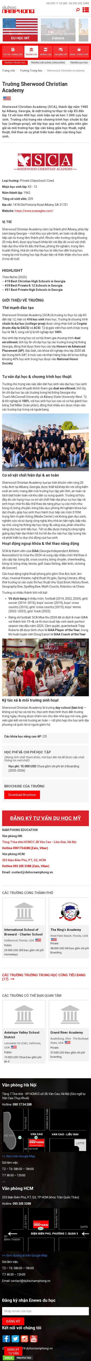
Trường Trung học (31, 70)
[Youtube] (33, 1342)
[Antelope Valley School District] (24, 1014)
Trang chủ (8, 70)
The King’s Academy (65, 930)
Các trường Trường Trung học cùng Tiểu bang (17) (43, 977)
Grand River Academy (66, 1032)
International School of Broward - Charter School (23, 932)
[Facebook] (6, 1342)
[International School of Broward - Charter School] (24, 911)
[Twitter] (15, 1342)
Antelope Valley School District (21, 1035)
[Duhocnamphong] (18, 9)
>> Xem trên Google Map (18, 1156)
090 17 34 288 (58, 3)
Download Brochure (22, 795)
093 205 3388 (81, 3)
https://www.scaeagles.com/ (34, 211)
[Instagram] (24, 1342)
